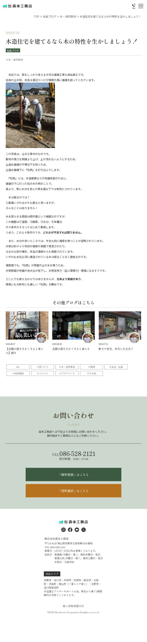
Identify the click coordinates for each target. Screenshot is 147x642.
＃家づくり (42, 366)
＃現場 (91, 366)
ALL (18, 366)
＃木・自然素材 (67, 366)
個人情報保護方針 (73, 606)
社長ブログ (13, 50)
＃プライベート (67, 373)
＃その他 (91, 373)
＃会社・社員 (116, 366)
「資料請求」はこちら (73, 490)
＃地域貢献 (18, 373)
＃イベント (42, 373)
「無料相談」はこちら (73, 474)
